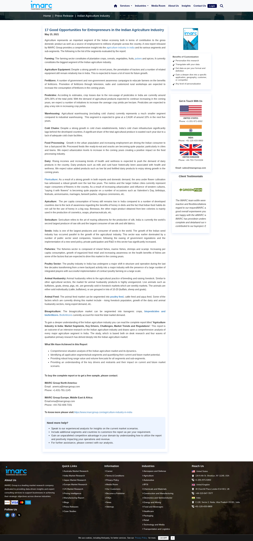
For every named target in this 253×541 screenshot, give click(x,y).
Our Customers (113, 489)
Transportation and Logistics (157, 529)
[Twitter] (19, 515)
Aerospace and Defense (155, 471)
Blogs (66, 502)
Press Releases (71, 507)
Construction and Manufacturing (158, 493)
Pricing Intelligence (72, 493)
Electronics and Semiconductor (158, 498)
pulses (138, 58)
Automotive (149, 480)
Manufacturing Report (74, 498)
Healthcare (149, 511)
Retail (146, 520)
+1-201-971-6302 (203, 480)
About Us (173, 6)
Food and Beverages (153, 507)
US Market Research (73, 489)
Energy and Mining (152, 502)
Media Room (158, 6)
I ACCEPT (163, 538)
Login (212, 6)
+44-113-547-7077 (204, 493)
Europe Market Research (75, 484)
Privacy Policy (141, 538)
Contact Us (200, 6)
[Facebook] (13, 515)
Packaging (148, 515)
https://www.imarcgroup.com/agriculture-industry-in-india (103, 412)
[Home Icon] (115, 6)
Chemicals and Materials (155, 489)
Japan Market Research (75, 480)
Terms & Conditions (115, 475)
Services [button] (125, 6)
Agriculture (149, 475)
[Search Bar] (221, 5)
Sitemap (110, 507)
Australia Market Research (76, 471)
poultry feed (117, 296)
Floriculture (51, 179)
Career (109, 471)
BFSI (146, 484)
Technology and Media (154, 524)
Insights (186, 6)
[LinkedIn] (7, 515)
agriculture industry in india (121, 47)
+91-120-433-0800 (203, 506)
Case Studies (70, 511)
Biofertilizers (65, 315)
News (108, 502)
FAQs (108, 498)
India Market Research (74, 475)
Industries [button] (141, 6)
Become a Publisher (115, 493)
